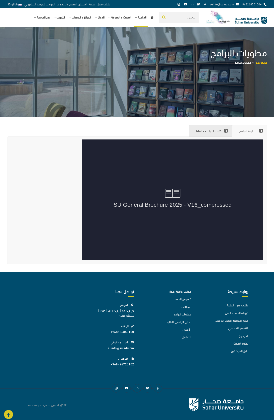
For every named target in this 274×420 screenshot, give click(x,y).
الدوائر (101, 17)
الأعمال (187, 329)
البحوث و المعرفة (121, 17)
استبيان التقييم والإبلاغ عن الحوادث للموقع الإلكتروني (55, 4)
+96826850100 (252, 4)
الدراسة (142, 17)
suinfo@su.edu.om (222, 4)
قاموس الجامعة (182, 299)
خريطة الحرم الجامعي (236, 312)
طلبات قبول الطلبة (100, 4)
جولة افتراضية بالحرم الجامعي (231, 320)
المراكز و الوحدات (81, 17)
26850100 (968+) (122, 331)
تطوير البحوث (240, 343)
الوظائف (186, 306)
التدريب (61, 17)
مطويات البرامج (182, 314)
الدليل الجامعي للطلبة (179, 321)
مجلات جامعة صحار (180, 291)
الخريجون (243, 335)
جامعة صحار (32, 404)
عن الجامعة (43, 17)
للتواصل (186, 337)
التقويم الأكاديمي (238, 328)
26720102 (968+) (122, 364)
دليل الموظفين (239, 351)
